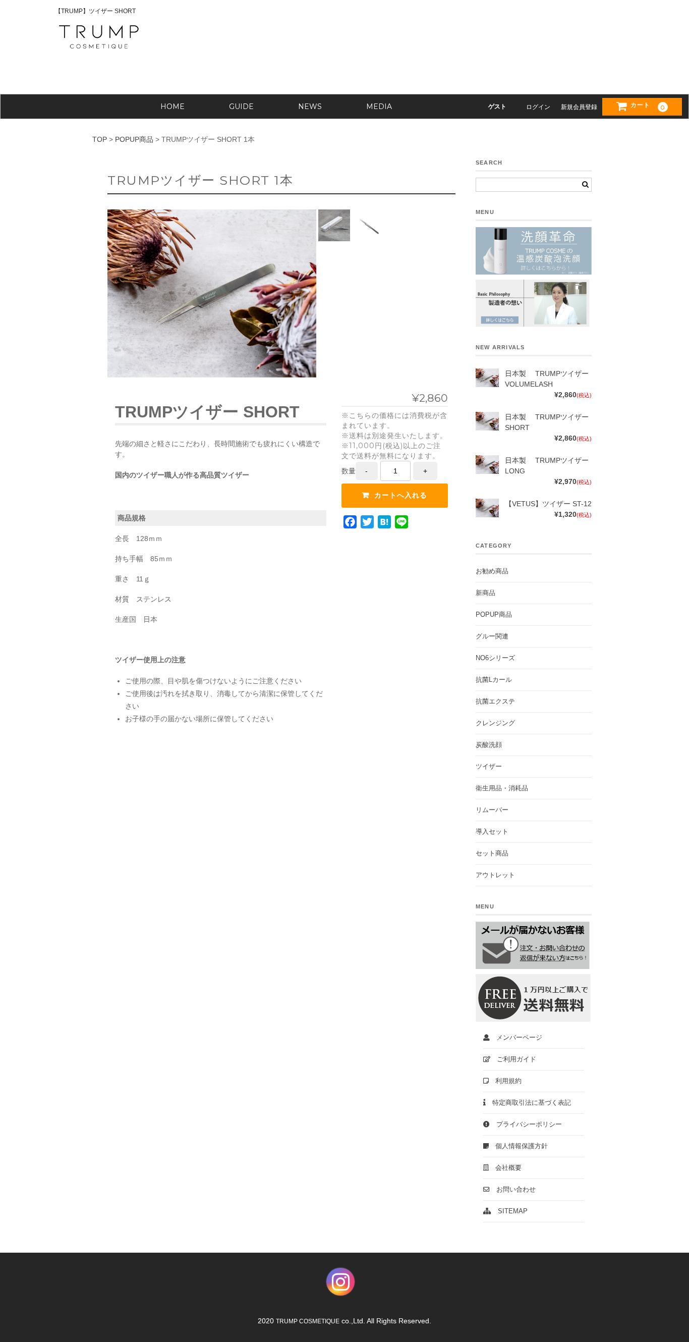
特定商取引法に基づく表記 (528, 1102)
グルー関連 (492, 636)
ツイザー (489, 766)
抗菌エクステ (495, 701)
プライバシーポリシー (526, 1124)
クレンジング (495, 723)
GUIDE (241, 106)
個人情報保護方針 (518, 1146)
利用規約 (505, 1081)
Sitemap (509, 1211)
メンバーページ (516, 1037)
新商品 (485, 593)
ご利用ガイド (513, 1059)
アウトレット (495, 875)
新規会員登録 (579, 107)
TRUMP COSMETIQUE (307, 1321)
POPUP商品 (494, 614)
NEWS (310, 106)
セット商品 (492, 853)
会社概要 (505, 1167)
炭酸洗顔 (489, 744)
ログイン (538, 107)
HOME (172, 106)
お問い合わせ (513, 1189)
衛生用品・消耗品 (502, 788)
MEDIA (379, 106)
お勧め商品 (492, 571)
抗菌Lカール (494, 679)
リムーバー (492, 810)
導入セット (492, 831)
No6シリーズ (495, 658)
